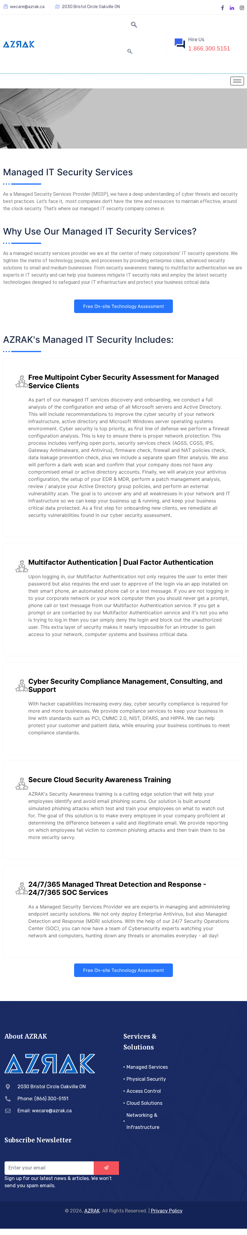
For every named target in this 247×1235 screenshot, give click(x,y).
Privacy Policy (167, 1211)
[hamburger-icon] (237, 81)
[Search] (129, 51)
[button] (134, 25)
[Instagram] (242, 7)
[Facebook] (222, 7)
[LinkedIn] (232, 7)
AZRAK (92, 1211)
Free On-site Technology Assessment (123, 306)
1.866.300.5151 (209, 48)
